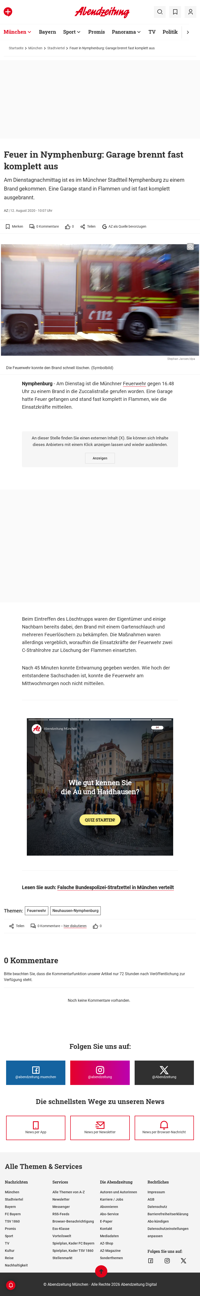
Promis (96, 32)
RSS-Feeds (60, 1214)
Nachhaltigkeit (16, 1265)
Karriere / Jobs (111, 1199)
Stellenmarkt (62, 1258)
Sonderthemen (111, 1258)
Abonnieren (109, 1207)
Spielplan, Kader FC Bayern (73, 1243)
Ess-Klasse (61, 1229)
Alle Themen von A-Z (68, 1192)
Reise (9, 1258)
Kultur (9, 1251)
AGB (151, 1199)
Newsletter (61, 1199)
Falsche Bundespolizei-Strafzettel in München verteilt (115, 887)
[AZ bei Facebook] (151, 1260)
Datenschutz (157, 1207)
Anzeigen (100, 458)
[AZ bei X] (183, 1260)
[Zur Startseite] (102, 17)
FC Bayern (13, 1214)
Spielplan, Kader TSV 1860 (72, 1251)
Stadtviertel (56, 48)
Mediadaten (109, 1236)
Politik (170, 32)
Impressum (156, 1192)
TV (152, 32)
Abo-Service (109, 1214)
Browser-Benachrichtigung (73, 1221)
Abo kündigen (158, 1221)
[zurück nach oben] (101, 1273)
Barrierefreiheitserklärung (168, 1214)
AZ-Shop (106, 1243)
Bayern (47, 32)
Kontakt (106, 1229)
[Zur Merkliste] (175, 12)
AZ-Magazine (110, 1251)
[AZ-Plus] (8, 12)
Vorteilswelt (61, 1236)
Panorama (124, 32)
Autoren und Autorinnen (118, 1192)
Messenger (61, 1207)
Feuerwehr (134, 383)
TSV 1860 (12, 1221)
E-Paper (106, 1221)
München (15, 32)
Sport (69, 32)
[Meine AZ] (190, 12)
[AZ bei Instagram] (167, 1260)
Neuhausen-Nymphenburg (75, 910)
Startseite (16, 48)
